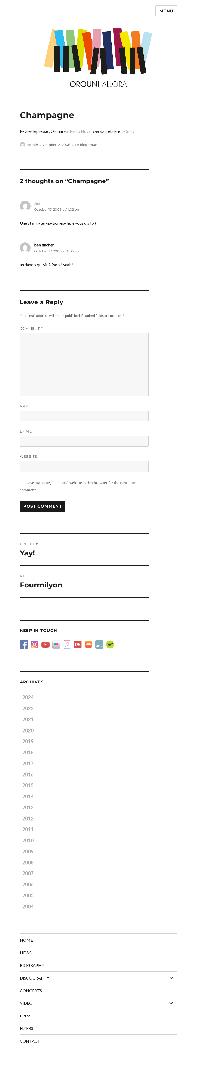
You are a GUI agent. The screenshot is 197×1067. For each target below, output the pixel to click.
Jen (37, 203)
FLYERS (26, 1028)
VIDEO (26, 1003)
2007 (28, 873)
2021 (28, 719)
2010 (28, 840)
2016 (28, 774)
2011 (28, 829)
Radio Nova (80, 131)
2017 (28, 763)
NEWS (26, 952)
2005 (28, 895)
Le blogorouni (86, 145)
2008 (28, 862)
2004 (28, 906)
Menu (166, 10)
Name (25, 406)
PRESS (25, 1015)
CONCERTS (31, 990)
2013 (28, 807)
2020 (28, 730)
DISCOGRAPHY (34, 977)
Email (26, 431)
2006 (28, 884)
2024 (28, 697)
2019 (28, 741)
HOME (26, 940)
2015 (28, 785)
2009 (28, 851)
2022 (28, 708)
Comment (31, 328)
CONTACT (30, 1040)
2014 (28, 796)
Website (28, 456)
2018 (28, 752)
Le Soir (127, 131)
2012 (28, 818)
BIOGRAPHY (32, 965)
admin (32, 145)
